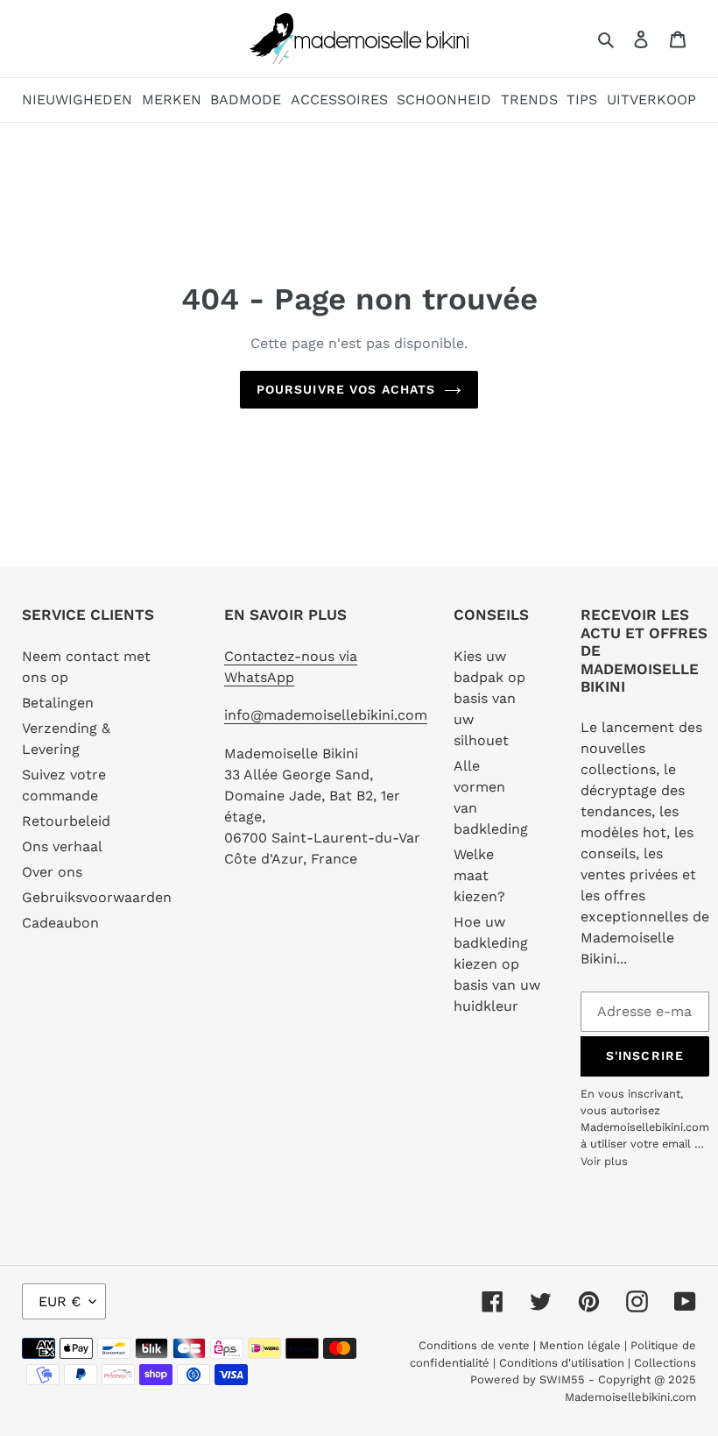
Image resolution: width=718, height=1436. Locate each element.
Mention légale (580, 1345)
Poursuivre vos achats (346, 389)
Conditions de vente (476, 1345)
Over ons (52, 872)
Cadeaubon (60, 922)
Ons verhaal (62, 846)
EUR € (60, 1301)
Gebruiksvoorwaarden (97, 897)
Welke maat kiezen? (479, 875)
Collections (665, 1362)
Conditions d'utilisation (563, 1362)
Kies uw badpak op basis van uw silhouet (489, 698)
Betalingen (58, 702)
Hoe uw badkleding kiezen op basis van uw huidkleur (497, 963)
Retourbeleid (66, 821)
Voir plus (604, 1161)
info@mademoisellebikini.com (325, 715)
